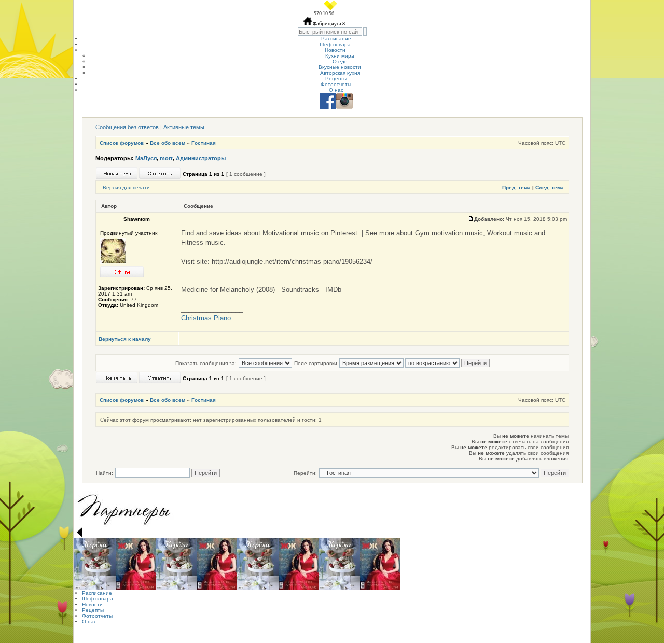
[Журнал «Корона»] (95, 564)
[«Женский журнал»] (136, 564)
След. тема (549, 187)
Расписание (336, 38)
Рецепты (336, 78)
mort (166, 158)
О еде (340, 61)
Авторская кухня (340, 73)
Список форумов (122, 143)
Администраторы (201, 158)
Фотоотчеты (336, 84)
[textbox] (330, 31)
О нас (336, 90)
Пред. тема (516, 187)
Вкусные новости (340, 67)
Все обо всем (167, 143)
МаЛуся (146, 158)
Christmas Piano (206, 318)
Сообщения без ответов (127, 127)
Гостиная (203, 143)
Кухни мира (339, 56)
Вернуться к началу (125, 339)
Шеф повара (335, 44)
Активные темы (183, 127)
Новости (335, 50)
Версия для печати (126, 187)
